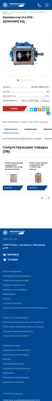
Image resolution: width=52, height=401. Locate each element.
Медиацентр (8, 373)
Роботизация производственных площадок (23, 327)
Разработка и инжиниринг (15, 317)
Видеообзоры (9, 294)
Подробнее (45, 101)
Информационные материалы (17, 276)
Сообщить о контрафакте (15, 289)
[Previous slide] (42, 198)
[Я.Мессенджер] (31, 109)
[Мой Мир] (48, 113)
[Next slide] (48, 198)
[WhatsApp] (47, 109)
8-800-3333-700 (10, 239)
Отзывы (7, 299)
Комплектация (31, 129)
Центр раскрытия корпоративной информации (25, 308)
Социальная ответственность (17, 350)
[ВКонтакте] (35, 109)
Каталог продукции (12, 271)
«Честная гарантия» (12, 303)
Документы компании (13, 382)
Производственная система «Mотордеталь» (23, 322)
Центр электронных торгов (16, 336)
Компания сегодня (11, 345)
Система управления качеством (18, 331)
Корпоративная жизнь (13, 364)
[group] (14, 175)
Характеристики (11, 129)
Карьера (7, 359)
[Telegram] (43, 109)
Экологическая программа (15, 355)
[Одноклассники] (39, 109)
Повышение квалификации (16, 377)
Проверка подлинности (14, 285)
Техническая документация (16, 280)
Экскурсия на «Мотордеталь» (17, 368)
